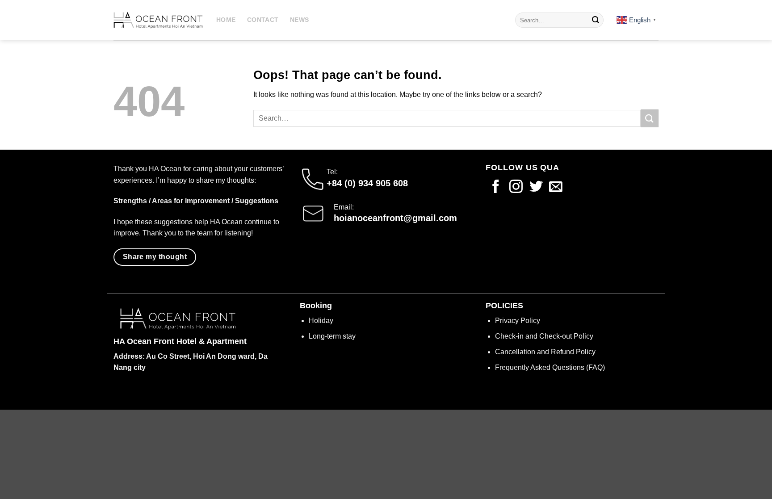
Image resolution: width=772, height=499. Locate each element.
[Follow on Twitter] (536, 187)
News (299, 19)
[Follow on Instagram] (516, 187)
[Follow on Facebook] (496, 187)
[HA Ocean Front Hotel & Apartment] (158, 20)
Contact (262, 19)
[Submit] (595, 20)
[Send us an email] (555, 187)
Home (225, 19)
